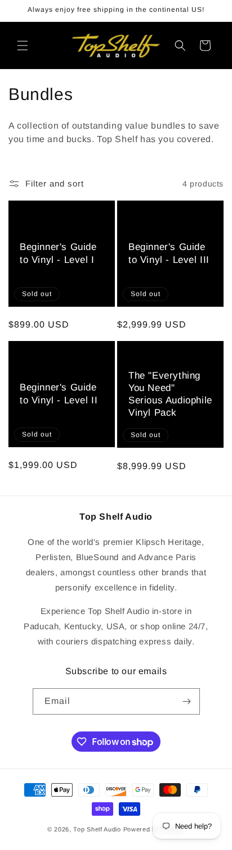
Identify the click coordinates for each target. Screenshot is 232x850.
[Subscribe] (187, 701)
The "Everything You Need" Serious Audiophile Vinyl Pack (170, 394)
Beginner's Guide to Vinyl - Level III (168, 253)
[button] (22, 45)
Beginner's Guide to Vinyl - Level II (58, 394)
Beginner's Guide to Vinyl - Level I (58, 253)
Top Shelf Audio (97, 829)
